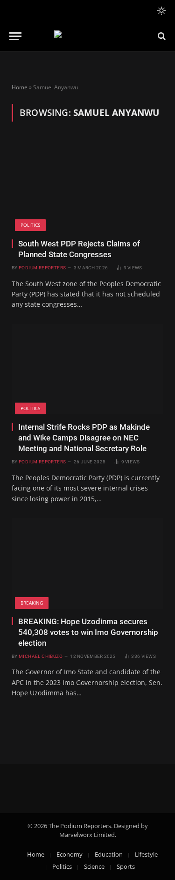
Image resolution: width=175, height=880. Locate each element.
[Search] (161, 36)
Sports (126, 866)
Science (94, 866)
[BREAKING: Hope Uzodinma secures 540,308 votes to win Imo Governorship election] (87, 563)
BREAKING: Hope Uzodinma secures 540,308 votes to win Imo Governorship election (88, 632)
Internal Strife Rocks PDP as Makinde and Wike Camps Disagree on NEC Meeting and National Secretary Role (84, 437)
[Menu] (15, 36)
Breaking (32, 602)
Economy (69, 854)
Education (109, 854)
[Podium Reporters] (87, 36)
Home (20, 87)
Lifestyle (146, 854)
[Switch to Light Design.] (160, 11)
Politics (30, 225)
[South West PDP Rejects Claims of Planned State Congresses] (87, 185)
